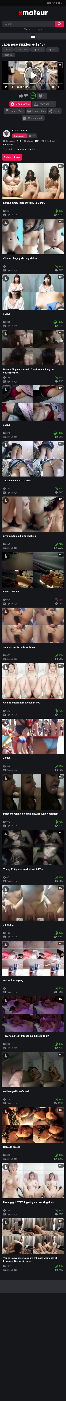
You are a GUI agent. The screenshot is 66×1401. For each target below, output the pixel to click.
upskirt (52, 49)
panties (8, 55)
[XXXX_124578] (6, 134)
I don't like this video (26, 95)
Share (57, 111)
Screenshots (39, 111)
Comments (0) (35, 118)
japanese (37, 49)
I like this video (21, 95)
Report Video (17, 111)
